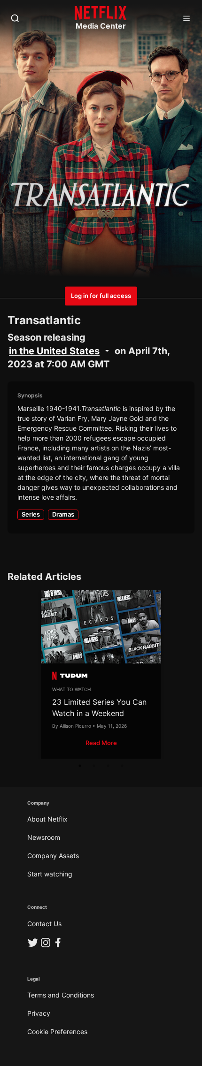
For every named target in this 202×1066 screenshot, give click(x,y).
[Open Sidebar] (186, 19)
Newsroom (43, 837)
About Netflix (47, 819)
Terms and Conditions (60, 995)
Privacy (38, 1013)
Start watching (49, 874)
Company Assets (53, 856)
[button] (101, 743)
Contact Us (44, 924)
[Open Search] (15, 19)
